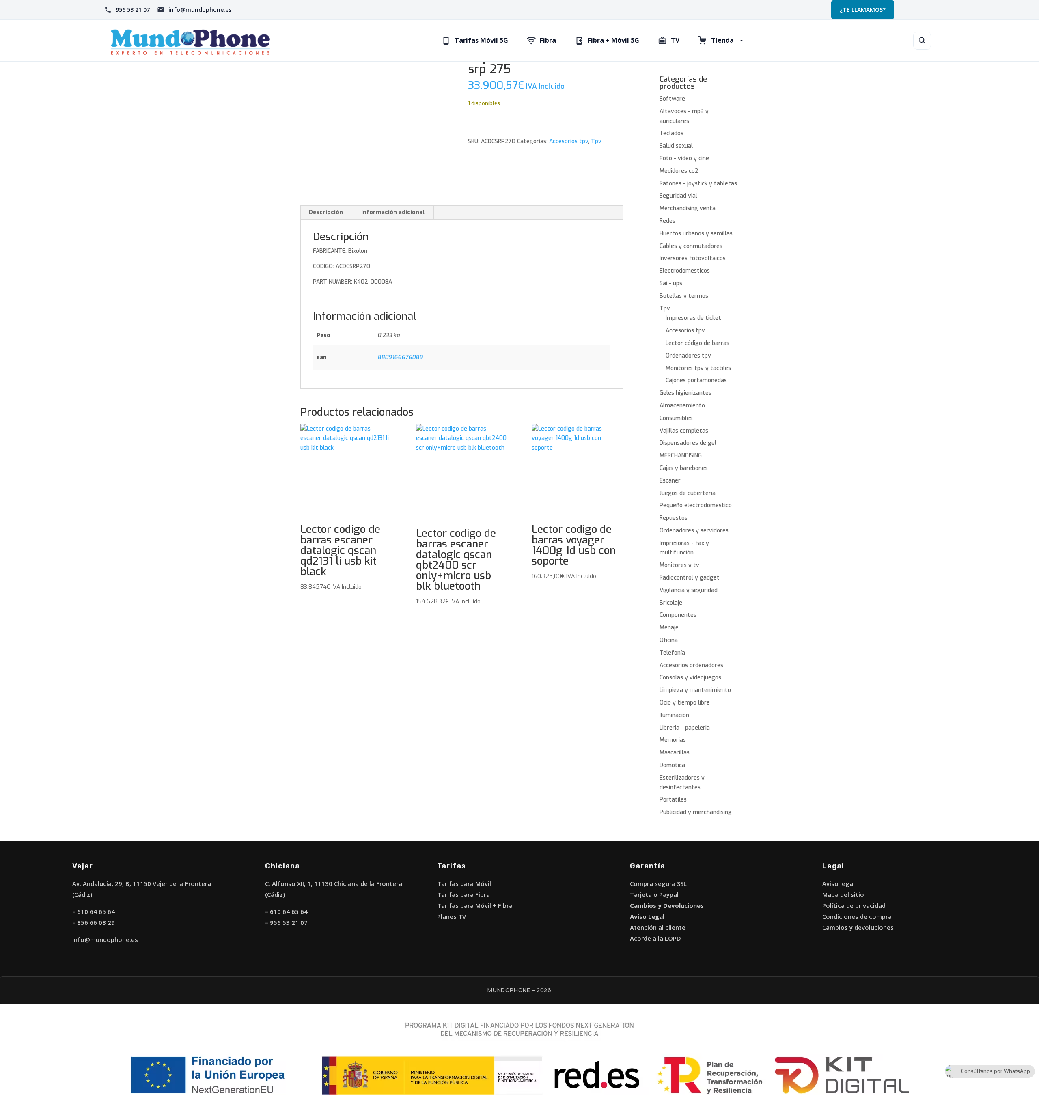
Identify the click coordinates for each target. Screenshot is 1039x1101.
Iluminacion (674, 715)
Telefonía (672, 653)
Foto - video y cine (684, 158)
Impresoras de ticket (693, 318)
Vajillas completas (684, 431)
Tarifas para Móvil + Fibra (475, 905)
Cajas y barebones (684, 468)
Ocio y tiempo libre (685, 703)
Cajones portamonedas (696, 380)
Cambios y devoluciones (858, 927)
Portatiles (673, 800)
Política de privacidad (854, 905)
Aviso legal (838, 883)
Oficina (669, 640)
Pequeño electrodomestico (696, 505)
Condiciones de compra (857, 916)
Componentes (678, 615)
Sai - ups (671, 283)
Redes (667, 221)
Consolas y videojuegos (690, 677)
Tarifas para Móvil (464, 883)
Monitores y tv (679, 565)
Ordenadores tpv (688, 356)
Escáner (670, 481)
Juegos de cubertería (688, 493)
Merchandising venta (688, 208)
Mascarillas (675, 752)
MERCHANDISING (681, 455)
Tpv (596, 141)
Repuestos (674, 518)
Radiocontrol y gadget (690, 578)
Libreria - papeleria (685, 728)
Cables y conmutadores (691, 246)
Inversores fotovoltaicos (693, 258)
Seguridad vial (678, 196)
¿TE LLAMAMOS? (863, 9)
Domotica (672, 765)
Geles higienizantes (685, 393)
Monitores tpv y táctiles (698, 368)
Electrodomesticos (685, 271)
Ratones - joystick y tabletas (698, 183)
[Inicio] (190, 40)
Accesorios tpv (568, 141)
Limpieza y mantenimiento (695, 690)
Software (672, 99)
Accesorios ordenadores (691, 665)
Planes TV (451, 916)
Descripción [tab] (326, 212)
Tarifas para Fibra (463, 894)
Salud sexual (676, 146)
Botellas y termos (684, 296)
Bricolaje (671, 603)
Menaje (669, 627)
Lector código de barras (697, 343)
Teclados (671, 133)
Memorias (673, 740)
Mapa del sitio (843, 894)
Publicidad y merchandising (696, 812)
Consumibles (676, 418)
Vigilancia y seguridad (689, 590)
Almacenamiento (682, 405)
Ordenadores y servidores (694, 530)
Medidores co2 (679, 171)
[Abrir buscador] (922, 41)
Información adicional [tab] (393, 212)
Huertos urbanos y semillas (696, 233)
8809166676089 (400, 357)
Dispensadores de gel (688, 443)
